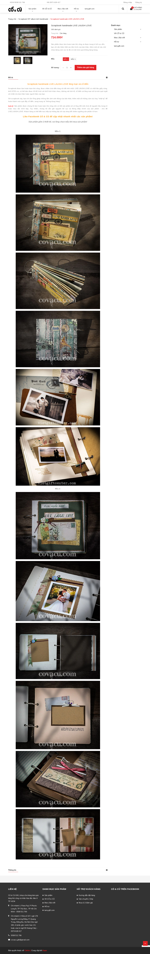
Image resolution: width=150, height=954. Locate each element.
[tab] (58, 77)
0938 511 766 (19, 2)
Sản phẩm (118, 29)
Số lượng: (55, 67)
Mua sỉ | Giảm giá (86, 903)
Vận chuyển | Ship (86, 899)
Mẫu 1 (73, 59)
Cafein (27, 950)
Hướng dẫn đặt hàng (87, 895)
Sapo (45, 950)
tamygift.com (119, 46)
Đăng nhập (128, 2)
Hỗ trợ (116, 42)
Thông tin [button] (12, 870)
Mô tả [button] (10, 77)
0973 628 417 (55, 2)
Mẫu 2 (66, 59)
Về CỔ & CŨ (119, 33)
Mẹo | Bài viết (119, 38)
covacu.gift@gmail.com (20, 940)
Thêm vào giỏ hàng (85, 67)
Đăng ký (138, 2)
